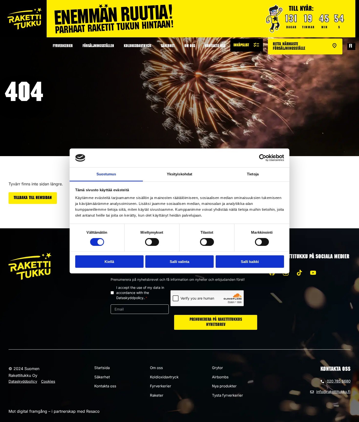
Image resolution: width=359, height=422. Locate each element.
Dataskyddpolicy (23, 381)
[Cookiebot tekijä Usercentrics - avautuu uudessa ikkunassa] (262, 157)
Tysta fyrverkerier (227, 395)
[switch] (152, 242)
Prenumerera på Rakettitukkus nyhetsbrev (216, 322)
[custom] (299, 272)
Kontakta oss (215, 46)
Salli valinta (179, 261)
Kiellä (109, 261)
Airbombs (220, 377)
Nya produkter (224, 386)
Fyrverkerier (63, 46)
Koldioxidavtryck (137, 46)
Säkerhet (168, 46)
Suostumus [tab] (106, 174)
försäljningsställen (98, 46)
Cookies (48, 381)
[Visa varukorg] (246, 45)
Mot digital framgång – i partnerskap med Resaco (54, 411)
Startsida (102, 367)
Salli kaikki (250, 261)
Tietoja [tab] (253, 174)
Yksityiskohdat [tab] (179, 174)
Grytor (217, 367)
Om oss (189, 46)
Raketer (156, 395)
